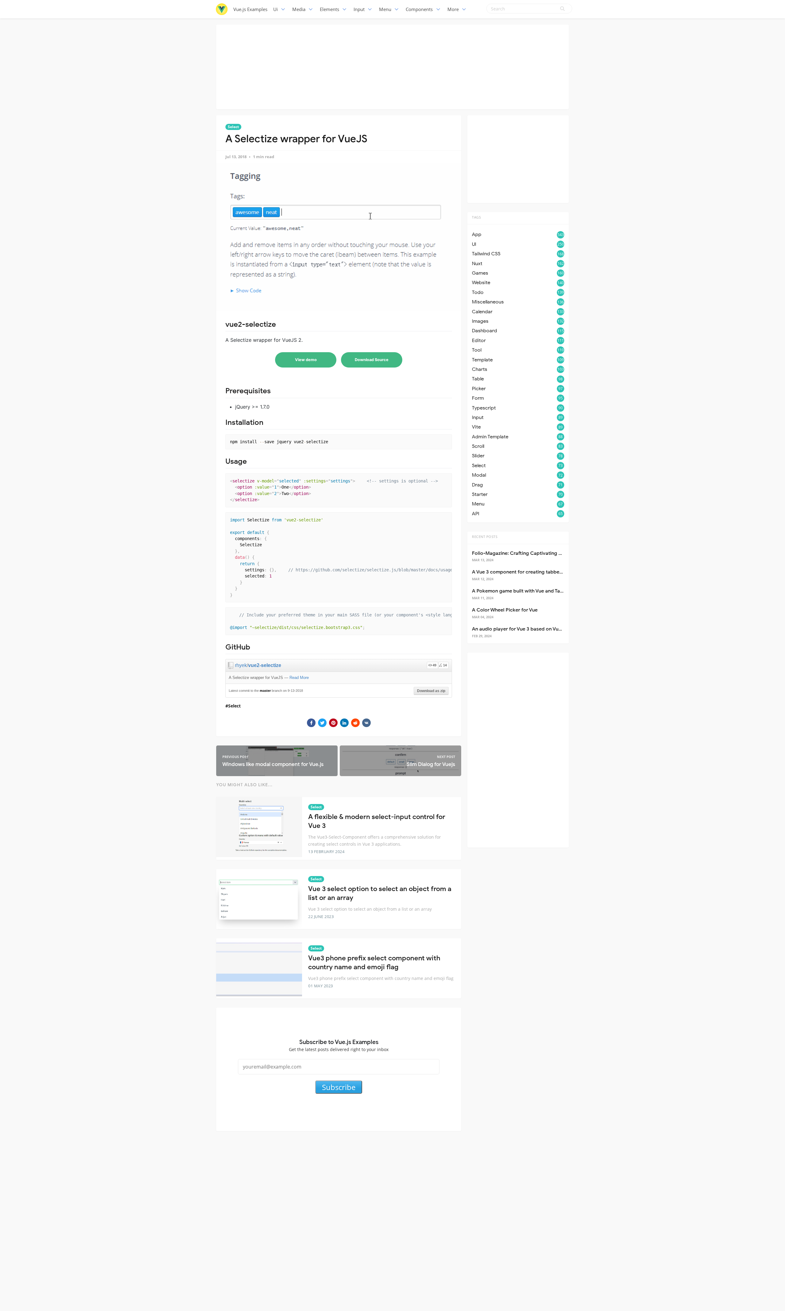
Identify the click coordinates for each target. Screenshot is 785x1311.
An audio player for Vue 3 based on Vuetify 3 (522, 629)
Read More (299, 677)
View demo (306, 359)
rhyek (241, 665)
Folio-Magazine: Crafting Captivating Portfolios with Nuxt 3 (540, 553)
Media (298, 9)
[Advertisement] (392, 66)
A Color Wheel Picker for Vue (505, 610)
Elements (329, 9)
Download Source (372, 359)
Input (359, 9)
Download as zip (431, 691)
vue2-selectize (264, 665)
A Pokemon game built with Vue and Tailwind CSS (528, 591)
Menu (385, 9)
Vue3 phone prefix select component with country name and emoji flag (374, 962)
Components (419, 9)
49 (434, 665)
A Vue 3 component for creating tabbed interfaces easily (536, 572)
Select (233, 126)
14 (445, 665)
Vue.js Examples (250, 9)
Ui (275, 9)
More (453, 9)
